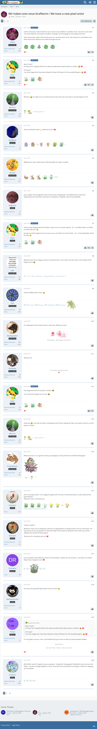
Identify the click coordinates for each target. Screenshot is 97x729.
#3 (93, 93)
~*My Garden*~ (39, 112)
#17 (92, 554)
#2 (93, 60)
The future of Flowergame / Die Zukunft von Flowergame (25, 711)
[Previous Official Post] (89, 84)
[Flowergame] (12, 2)
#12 (92, 386)
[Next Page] (7, 21)
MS (25, 276)
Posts (5, 51)
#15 (92, 491)
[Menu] (94, 2)
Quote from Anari (34, 623)
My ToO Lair (61, 276)
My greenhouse (50, 276)
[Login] (90, 2)
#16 (92, 521)
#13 (92, 419)
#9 (93, 289)
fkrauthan (9, 713)
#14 (92, 452)
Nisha (12, 16)
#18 (92, 585)
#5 (93, 158)
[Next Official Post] (92, 52)
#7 (93, 223)
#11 (92, 354)
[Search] (85, 2)
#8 (93, 256)
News (8, 714)
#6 (93, 191)
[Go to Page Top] (94, 726)
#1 (93, 28)
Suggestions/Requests (76, 714)
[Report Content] (89, 52)
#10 (92, 321)
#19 (92, 617)
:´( (39, 711)
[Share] (94, 21)
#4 (93, 125)
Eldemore (39, 276)
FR (28, 276)
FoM (32, 276)
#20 (92, 660)
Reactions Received (9, 48)
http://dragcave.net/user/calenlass (35, 509)
